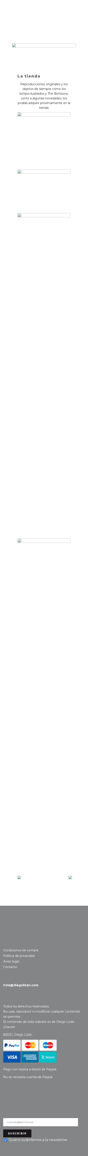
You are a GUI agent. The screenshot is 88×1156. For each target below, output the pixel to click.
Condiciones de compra (20, 950)
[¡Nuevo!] (19, 877)
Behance (12, 943)
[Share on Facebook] (20, 893)
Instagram (6, 943)
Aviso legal (11, 961)
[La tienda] (44, 53)
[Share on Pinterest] (33, 893)
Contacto (20, 926)
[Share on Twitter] (26, 893)
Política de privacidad (19, 956)
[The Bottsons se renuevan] (70, 877)
